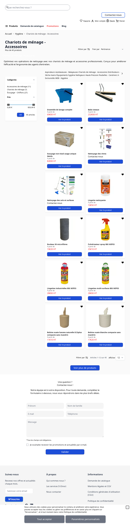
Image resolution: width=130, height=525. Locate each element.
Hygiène (19, 33)
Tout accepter (44, 519)
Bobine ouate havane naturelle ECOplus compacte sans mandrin (64, 333)
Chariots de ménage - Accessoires (93, 72)
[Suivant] (123, 73)
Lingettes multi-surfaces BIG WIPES (103, 288)
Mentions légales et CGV (99, 486)
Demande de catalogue (32, 26)
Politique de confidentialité (75, 512)
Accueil (8, 33)
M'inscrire (14, 499)
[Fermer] (127, 507)
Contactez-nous (113, 14)
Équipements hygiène (66, 75)
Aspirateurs (50, 72)
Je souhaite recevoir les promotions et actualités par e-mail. (58, 444)
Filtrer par (82, 49)
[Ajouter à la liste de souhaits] (81, 84)
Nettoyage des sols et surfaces (60, 200)
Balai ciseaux (93, 109)
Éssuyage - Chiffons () (17, 92)
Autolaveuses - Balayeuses (66, 72)
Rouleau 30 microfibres (57, 244)
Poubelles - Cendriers (108, 75)
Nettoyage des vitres (97, 153)
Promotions (53, 26)
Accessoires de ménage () (19, 86)
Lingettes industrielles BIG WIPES (61, 288)
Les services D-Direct (56, 486)
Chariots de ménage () (17, 89)
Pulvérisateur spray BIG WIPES (101, 244)
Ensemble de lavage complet (59, 109)
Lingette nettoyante (97, 200)
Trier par (96, 49)
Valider (65, 451)
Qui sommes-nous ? (55, 480)
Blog (64, 26)
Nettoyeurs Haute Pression (87, 75)
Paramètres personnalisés (86, 519)
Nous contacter (53, 491)
